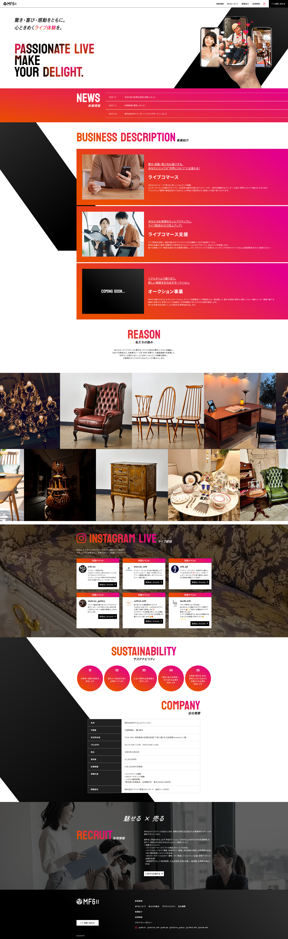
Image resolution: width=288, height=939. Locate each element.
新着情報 (220, 3)
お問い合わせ (279, 3)
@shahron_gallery (177, 927)
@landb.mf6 (203, 927)
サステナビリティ (168, 906)
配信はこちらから (107, 584)
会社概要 (182, 906)
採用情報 (256, 3)
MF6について (232, 3)
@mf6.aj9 (164, 927)
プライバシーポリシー (143, 922)
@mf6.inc (142, 927)
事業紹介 (245, 3)
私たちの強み (154, 906)
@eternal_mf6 (153, 927)
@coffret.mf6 (191, 927)
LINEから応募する (152, 873)
